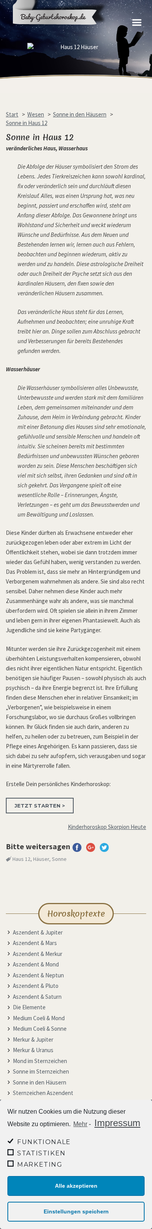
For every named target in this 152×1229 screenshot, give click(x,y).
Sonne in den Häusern (39, 1082)
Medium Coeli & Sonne (40, 1028)
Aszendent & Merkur (37, 953)
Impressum (117, 1123)
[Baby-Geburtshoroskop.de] (64, 32)
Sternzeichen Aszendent (43, 1093)
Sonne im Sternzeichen (41, 1071)
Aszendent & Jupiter (38, 932)
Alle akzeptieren (76, 1186)
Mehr (80, 1124)
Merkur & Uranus (33, 1050)
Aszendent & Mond (36, 964)
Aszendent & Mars (35, 943)
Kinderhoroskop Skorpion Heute (107, 827)
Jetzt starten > (39, 805)
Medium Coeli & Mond (39, 1018)
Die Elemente (29, 1007)
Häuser (41, 858)
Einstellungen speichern (76, 1211)
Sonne (59, 858)
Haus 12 (21, 858)
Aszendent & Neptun (38, 975)
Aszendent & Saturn (37, 996)
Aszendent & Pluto (35, 985)
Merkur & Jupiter (33, 1039)
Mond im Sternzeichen (40, 1061)
